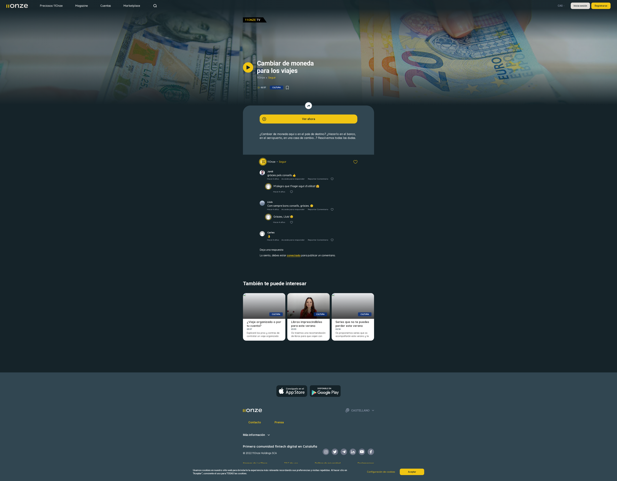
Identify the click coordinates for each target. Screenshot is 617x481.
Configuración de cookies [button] (381, 471)
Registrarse (601, 5)
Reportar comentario (318, 179)
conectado (294, 255)
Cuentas (105, 6)
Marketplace (131, 6)
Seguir (272, 77)
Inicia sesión (580, 5)
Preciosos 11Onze (51, 6)
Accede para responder (293, 179)
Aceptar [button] (412, 472)
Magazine (81, 6)
